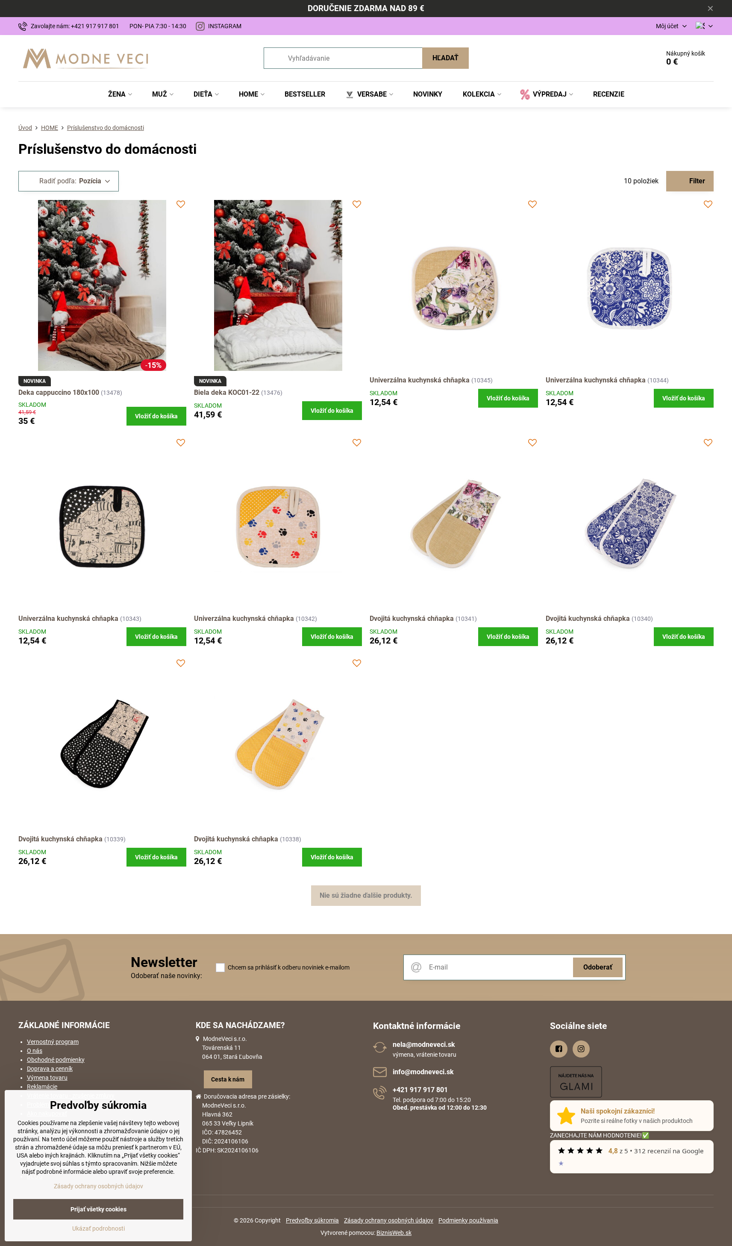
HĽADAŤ (445, 58)
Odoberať (597, 967)
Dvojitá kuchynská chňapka (412, 618)
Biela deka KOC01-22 (227, 392)
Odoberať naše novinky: (166, 976)
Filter (696, 181)
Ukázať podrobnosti (98, 1228)
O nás (34, 1050)
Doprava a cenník (50, 1068)
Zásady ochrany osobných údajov (388, 1220)
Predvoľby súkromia (312, 1220)
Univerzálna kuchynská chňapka (420, 380)
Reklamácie (42, 1086)
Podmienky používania (468, 1220)
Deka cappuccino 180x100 (58, 392)
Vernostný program (53, 1041)
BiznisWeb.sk (394, 1232)
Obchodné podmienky (56, 1059)
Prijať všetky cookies (98, 1209)
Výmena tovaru (47, 1077)
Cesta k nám (227, 1079)
